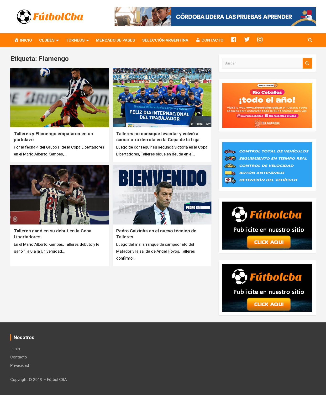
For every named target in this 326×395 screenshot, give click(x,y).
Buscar (307, 63)
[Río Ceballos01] (267, 86)
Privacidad (19, 365)
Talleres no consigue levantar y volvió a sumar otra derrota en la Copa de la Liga (158, 136)
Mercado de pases (115, 40)
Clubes (47, 40)
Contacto (18, 357)
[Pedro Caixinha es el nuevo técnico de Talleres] (162, 194)
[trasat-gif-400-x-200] (267, 145)
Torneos (75, 40)
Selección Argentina (165, 40)
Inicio (15, 348)
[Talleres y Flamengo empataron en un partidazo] (60, 98)
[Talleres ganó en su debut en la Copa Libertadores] (60, 194)
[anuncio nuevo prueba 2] (267, 205)
